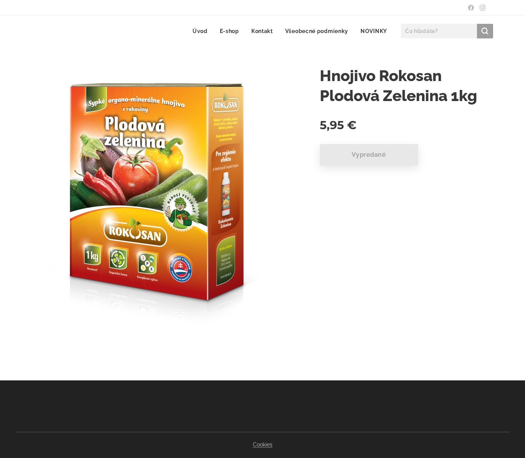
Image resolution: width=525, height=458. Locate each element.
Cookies (262, 444)
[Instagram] (482, 7)
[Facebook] (471, 7)
